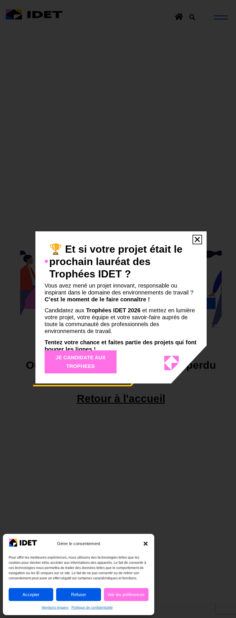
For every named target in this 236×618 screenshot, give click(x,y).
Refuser (78, 594)
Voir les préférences (126, 594)
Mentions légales (55, 608)
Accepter (30, 594)
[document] (118, 309)
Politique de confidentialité (92, 608)
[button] (146, 544)
